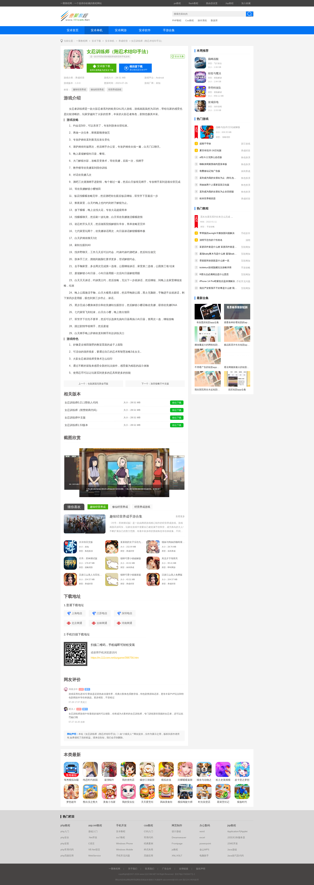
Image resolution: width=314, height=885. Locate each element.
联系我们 (149, 868)
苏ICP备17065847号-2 (185, 874)
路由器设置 (212, 3)
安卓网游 (121, 30)
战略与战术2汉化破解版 (228, 127)
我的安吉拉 (128, 801)
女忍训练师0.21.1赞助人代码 (81, 402)
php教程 (65, 825)
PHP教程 (176, 20)
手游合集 (169, 30)
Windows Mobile (124, 849)
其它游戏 (245, 143)
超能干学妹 (205, 143)
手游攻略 (211, 227)
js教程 (175, 849)
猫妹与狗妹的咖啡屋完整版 (173, 542)
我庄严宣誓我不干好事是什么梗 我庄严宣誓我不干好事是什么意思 (233, 288)
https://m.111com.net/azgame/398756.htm (115, 657)
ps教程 (177, 3)
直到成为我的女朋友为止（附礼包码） (219, 178)
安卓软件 (145, 30)
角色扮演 (245, 157)
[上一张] (94, 474)
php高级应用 (67, 855)
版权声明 (200, 868)
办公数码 (205, 825)
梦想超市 (71, 801)
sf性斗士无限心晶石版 (211, 157)
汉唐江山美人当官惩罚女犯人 (90, 574)
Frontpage (177, 843)
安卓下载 (96, 41)
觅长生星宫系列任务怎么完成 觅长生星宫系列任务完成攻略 (230, 216)
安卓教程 (120, 831)
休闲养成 (245, 171)
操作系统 (202, 20)
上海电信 (77, 613)
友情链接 (183, 868)
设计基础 (176, 831)
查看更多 (180, 516)
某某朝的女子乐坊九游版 (131, 542)
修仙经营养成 (97, 89)
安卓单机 (97, 30)
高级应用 (148, 855)
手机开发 (121, 825)
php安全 (65, 837)
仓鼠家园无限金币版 (98, 383)
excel (202, 837)
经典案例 (148, 843)
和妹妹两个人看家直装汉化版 (214, 184)
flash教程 (193, 3)
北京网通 (77, 623)
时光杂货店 (204, 801)
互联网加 (245, 247)
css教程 (148, 825)
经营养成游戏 (114, 89)
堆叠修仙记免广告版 (210, 171)
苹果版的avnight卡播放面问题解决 (217, 233)
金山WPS (204, 849)
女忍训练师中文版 (75, 417)
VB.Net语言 (94, 849)
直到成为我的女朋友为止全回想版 (217, 191)
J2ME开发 (232, 843)
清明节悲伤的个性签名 (211, 240)
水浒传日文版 (86, 542)
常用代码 (148, 837)
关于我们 (132, 868)
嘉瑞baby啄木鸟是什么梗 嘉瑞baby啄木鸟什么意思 (226, 253)
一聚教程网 (81, 41)
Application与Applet (237, 831)
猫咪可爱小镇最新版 (130, 574)
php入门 (65, 831)
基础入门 (92, 831)
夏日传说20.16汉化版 (210, 150)
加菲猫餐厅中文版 (160, 383)
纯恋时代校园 (90, 779)
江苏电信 (102, 613)
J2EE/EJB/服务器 (236, 837)
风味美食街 (166, 801)
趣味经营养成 (79, 89)
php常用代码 (67, 849)
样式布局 (148, 849)
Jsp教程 (229, 3)
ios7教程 (120, 837)
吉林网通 (102, 623)
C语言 (91, 843)
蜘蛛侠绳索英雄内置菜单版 (213, 164)
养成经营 (123, 41)
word (202, 831)
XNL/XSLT (177, 855)
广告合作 (166, 868)
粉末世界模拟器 (208, 198)
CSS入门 (148, 831)
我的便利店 (128, 779)
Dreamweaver (179, 837)
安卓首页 (72, 30)
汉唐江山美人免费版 (172, 574)
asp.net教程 (95, 825)
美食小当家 (109, 801)
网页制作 (177, 825)
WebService (94, 855)
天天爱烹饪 (147, 801)
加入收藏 (246, 3)
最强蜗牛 (109, 779)
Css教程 (189, 20)
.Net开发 (92, 837)
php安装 (65, 843)
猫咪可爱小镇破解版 (130, 558)
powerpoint (205, 843)
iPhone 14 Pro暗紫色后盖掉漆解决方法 (219, 281)
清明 (248, 240)
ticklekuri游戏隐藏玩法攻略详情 (215, 267)
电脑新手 (204, 855)
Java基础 (232, 849)
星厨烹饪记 (223, 801)
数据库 (214, 20)
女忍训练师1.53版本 (76, 425)
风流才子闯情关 (170, 558)
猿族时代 (242, 801)
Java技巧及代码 (235, 855)
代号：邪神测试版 (88, 558)
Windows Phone (124, 843)
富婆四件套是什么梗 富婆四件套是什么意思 (222, 247)
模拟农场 (166, 779)
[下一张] (154, 474)
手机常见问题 (243, 281)
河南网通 (127, 623)
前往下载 (176, 402)
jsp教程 (231, 825)
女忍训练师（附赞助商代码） (82, 410)
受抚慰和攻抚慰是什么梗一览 (214, 260)
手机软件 (245, 233)
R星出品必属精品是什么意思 (214, 274)
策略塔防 (226, 137)
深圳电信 (127, 613)
